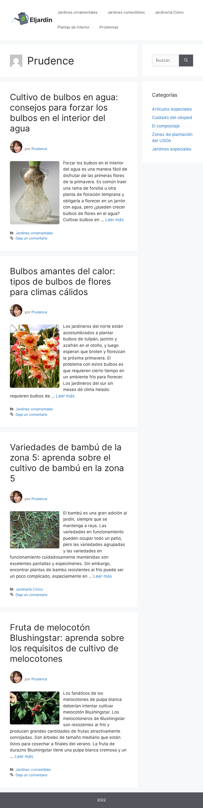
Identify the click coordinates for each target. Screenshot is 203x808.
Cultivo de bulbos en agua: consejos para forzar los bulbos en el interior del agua (64, 112)
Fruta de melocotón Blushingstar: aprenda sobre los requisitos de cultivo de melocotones (67, 643)
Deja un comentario (32, 238)
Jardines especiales (171, 149)
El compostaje (166, 125)
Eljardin (41, 20)
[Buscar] (186, 60)
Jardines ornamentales (77, 12)
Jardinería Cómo (169, 12)
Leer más (114, 219)
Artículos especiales (172, 109)
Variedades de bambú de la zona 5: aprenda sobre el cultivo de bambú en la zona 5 (67, 462)
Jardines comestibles (126, 12)
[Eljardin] (20, 19)
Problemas (109, 27)
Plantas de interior (73, 27)
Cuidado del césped (172, 117)
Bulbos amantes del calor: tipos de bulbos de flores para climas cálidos (62, 281)
